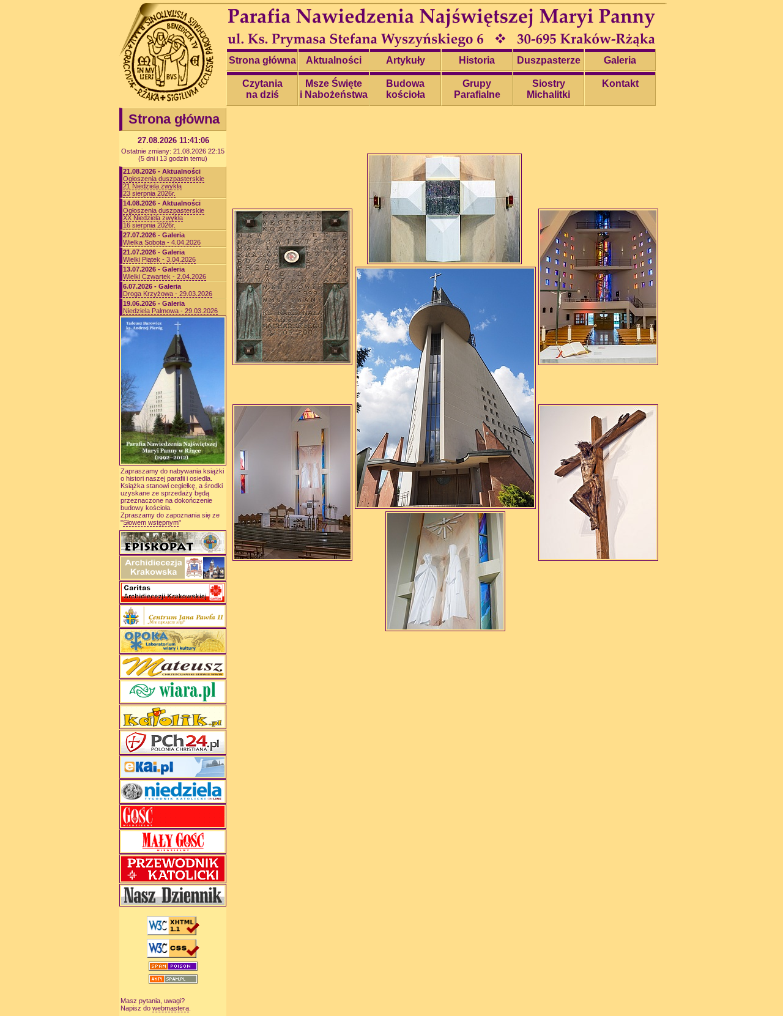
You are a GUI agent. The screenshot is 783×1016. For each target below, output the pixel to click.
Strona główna (262, 60)
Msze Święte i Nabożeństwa (334, 89)
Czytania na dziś (262, 89)
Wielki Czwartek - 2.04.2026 (164, 276)
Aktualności (334, 60)
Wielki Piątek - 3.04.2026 (159, 259)
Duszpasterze (549, 60)
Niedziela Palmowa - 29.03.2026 (170, 310)
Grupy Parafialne (477, 89)
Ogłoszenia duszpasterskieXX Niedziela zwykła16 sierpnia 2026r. (163, 218)
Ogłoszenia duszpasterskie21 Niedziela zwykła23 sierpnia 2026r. (163, 186)
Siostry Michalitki (548, 89)
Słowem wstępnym (151, 522)
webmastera (170, 1008)
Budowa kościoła (405, 89)
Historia (477, 60)
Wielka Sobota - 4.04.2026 (162, 242)
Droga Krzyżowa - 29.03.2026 (167, 293)
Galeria (620, 60)
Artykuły (405, 60)
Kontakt (620, 83)
